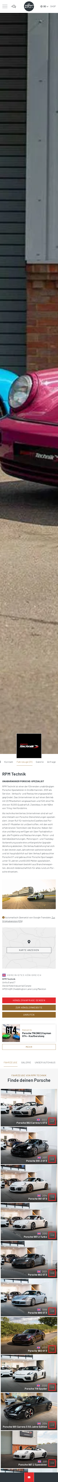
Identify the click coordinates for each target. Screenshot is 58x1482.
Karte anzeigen (29, 950)
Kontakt (8, 761)
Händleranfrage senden (29, 1000)
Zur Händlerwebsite (29, 1007)
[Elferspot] (29, 6)
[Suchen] (13, 6)
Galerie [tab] (26, 1062)
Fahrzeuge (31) (24, 761)
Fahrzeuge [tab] (11, 1062)
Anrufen (29, 1014)
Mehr (29, 1047)
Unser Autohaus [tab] (45, 1062)
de (44, 6)
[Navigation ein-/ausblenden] (5, 6)
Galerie (40, 761)
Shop (53, 6)
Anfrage (51, 761)
